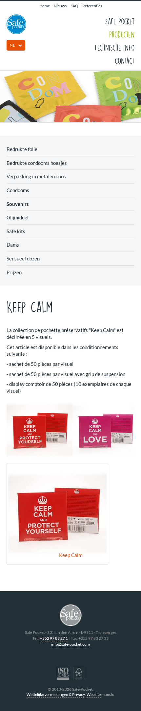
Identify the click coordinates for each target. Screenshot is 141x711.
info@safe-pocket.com (70, 644)
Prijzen (14, 272)
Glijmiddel (18, 217)
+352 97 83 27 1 (54, 638)
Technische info (114, 47)
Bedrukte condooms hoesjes (37, 163)
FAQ (74, 5)
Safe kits (16, 231)
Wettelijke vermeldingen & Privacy (56, 694)
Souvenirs (18, 204)
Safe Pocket (119, 21)
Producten (121, 34)
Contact (124, 60)
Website (94, 694)
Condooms (18, 190)
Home (44, 5)
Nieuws (60, 5)
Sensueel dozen (23, 258)
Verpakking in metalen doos (36, 176)
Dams (13, 245)
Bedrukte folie (22, 149)
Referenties (92, 5)
